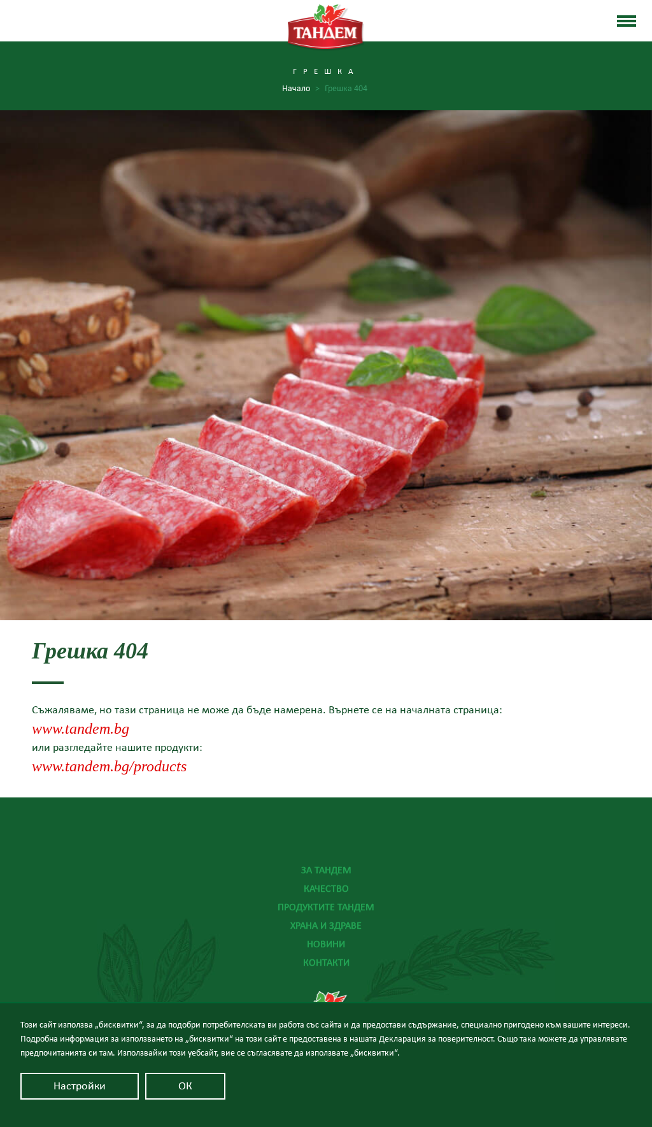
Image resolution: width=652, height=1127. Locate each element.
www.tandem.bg (80, 728)
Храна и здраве (326, 925)
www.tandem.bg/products (109, 766)
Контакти (326, 962)
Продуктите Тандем (326, 907)
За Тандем (326, 870)
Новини (326, 944)
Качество (326, 888)
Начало (301, 88)
